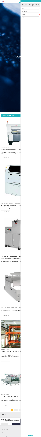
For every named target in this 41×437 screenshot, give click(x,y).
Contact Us (31, 435)
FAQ (2, 432)
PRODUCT (4, 414)
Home (14, 58)
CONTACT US (4, 436)
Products (18, 58)
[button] (30, 1)
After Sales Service (5, 429)
